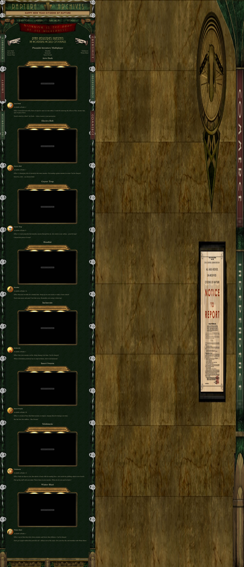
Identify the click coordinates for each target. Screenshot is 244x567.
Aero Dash (10, 51)
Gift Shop (55, 20)
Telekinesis (85, 51)
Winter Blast (84, 53)
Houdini (47, 51)
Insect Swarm (48, 55)
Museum (37, 20)
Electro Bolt (10, 53)
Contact (71, 20)
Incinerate (48, 53)
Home (24, 20)
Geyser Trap (11, 55)
